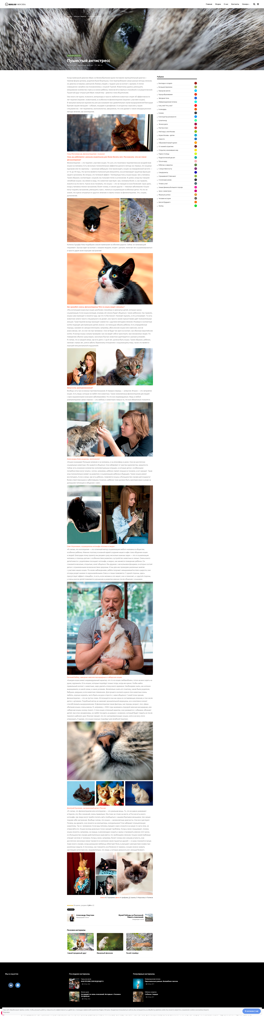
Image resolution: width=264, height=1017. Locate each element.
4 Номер (71, 909)
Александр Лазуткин (85, 916)
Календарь (162, 109)
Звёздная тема (164, 98)
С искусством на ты (165, 169)
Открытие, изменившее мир (168, 150)
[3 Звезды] (70, 905)
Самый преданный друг (76, 953)
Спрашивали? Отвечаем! (167, 176)
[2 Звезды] (69, 905)
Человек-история (165, 198)
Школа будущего (164, 202)
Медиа (218, 4)
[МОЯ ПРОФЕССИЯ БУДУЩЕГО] (74, 984)
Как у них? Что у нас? (165, 105)
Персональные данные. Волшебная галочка (161, 981)
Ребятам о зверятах (80, 16)
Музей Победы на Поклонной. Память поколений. (131, 917)
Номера (245, 4)
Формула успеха (164, 195)
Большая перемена (165, 87)
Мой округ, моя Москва (167, 131)
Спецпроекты (163, 172)
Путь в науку (163, 161)
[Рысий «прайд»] (139, 942)
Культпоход (163, 120)
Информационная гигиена (168, 102)
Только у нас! (163, 183)
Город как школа (164, 91)
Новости (162, 139)
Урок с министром (165, 191)
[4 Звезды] (71, 905)
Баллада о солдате (165, 83)
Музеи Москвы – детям (166, 135)
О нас (226, 4)
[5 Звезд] (72, 905)
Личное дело (163, 124)
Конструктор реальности (167, 117)
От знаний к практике (166, 146)
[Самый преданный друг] (80, 942)
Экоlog (161, 206)
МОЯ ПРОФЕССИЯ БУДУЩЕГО (92, 981)
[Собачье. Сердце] (138, 997)
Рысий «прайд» (132, 953)
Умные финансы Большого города (171, 187)
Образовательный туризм (168, 143)
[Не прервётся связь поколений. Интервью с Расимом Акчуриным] (74, 997)
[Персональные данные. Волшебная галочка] (138, 984)
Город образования (166, 94)
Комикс (161, 113)
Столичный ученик (165, 180)
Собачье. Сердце (151, 994)
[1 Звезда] (67, 905)
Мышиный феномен (105, 953)
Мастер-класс (163, 128)
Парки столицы (164, 154)
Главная (209, 4)
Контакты (235, 4)
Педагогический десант (167, 157)
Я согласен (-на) (251, 1011)
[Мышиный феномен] (110, 942)
